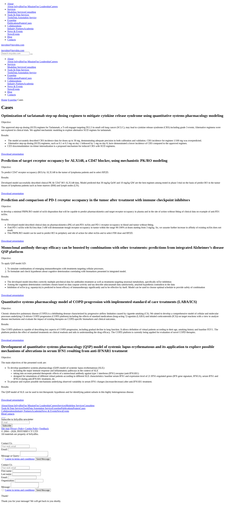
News (10, 34)
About (10, 3)
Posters (22, 23)
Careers (54, 6)
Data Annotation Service (24, 17)
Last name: (6, 474)
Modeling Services (16, 12)
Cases (29, 23)
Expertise (11, 20)
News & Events (15, 31)
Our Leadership (42, 6)
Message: (5, 487)
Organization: (7, 480)
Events (16, 34)
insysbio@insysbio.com (12, 45)
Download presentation (12, 154)
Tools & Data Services (18, 14)
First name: (6, 471)
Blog (9, 37)
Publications (13, 23)
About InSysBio (15, 6)
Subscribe (6, 425)
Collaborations (14, 26)
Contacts (11, 39)
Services (11, 9)
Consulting (30, 12)
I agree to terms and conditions (19, 459)
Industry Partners (15, 28)
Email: (4, 449)
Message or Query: (10, 456)
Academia (29, 28)
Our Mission (29, 6)
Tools (10, 17)
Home (4, 100)
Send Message (43, 459)
